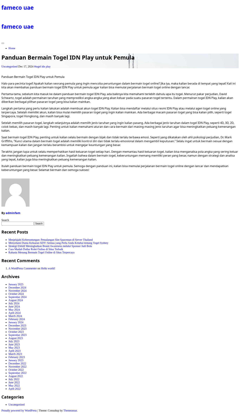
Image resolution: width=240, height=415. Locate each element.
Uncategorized (9, 66)
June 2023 (14, 344)
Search (5, 220)
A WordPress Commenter (22, 268)
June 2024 (14, 306)
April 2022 (14, 388)
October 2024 (16, 293)
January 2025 (15, 284)
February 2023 (16, 357)
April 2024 (14, 312)
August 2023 (15, 338)
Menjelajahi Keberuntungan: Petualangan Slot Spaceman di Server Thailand (50, 239)
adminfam (13, 213)
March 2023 (15, 353)
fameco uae (17, 7)
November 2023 (17, 328)
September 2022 (17, 372)
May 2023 (14, 347)
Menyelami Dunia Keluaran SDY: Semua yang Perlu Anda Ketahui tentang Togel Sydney (58, 242)
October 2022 (16, 369)
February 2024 (16, 319)
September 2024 (17, 297)
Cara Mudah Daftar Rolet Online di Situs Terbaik (35, 249)
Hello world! (48, 268)
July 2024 (13, 303)
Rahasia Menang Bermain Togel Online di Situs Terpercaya (41, 252)
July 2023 (13, 341)
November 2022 (17, 366)
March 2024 (15, 316)
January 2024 (15, 322)
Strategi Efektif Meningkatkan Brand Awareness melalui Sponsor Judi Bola (50, 246)
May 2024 (14, 309)
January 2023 (15, 360)
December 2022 (17, 363)
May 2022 (14, 385)
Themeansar (70, 410)
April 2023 (14, 350)
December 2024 (17, 287)
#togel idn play (42, 66)
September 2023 (17, 334)
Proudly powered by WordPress (19, 410)
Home (11, 48)
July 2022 (13, 379)
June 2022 (14, 382)
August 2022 (15, 376)
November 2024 (17, 290)
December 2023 (17, 325)
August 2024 (15, 300)
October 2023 (16, 331)
